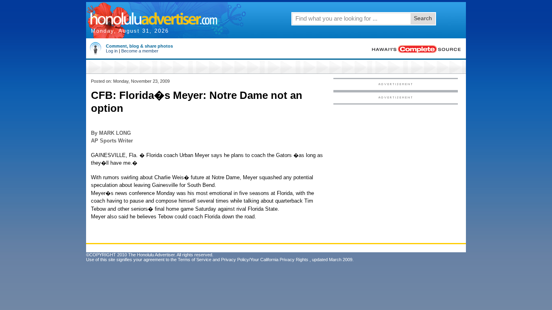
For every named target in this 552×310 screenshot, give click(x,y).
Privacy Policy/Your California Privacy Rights (264, 259)
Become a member (139, 50)
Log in (112, 50)
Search (423, 18)
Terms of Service (194, 259)
